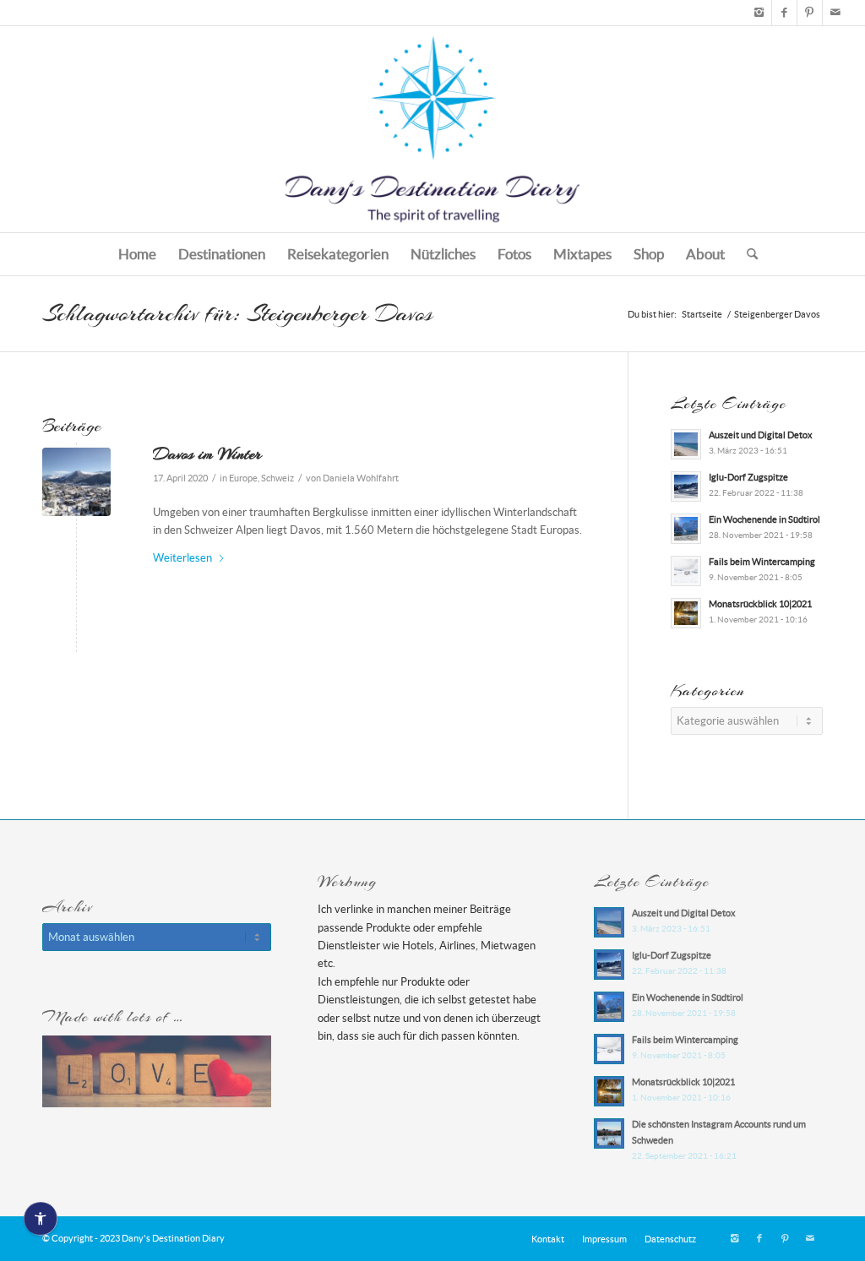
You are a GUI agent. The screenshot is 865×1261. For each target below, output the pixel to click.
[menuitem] (137, 254)
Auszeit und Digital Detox (761, 435)
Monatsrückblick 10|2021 (760, 604)
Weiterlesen (182, 558)
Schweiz (277, 478)
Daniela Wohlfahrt (361, 478)
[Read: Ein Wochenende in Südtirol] (686, 529)
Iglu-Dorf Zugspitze (748, 477)
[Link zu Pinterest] (809, 12)
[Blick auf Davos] (76, 482)
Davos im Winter (207, 454)
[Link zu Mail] (835, 12)
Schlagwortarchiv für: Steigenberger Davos (237, 313)
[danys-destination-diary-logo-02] (432, 129)
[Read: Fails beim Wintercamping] (686, 571)
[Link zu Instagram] (759, 12)
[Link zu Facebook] (784, 12)
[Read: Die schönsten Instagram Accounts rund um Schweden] (609, 1133)
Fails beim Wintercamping (762, 562)
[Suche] (747, 254)
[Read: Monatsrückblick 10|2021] (686, 613)
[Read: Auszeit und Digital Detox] (686, 444)
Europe (243, 478)
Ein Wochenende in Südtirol (764, 519)
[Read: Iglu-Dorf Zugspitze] (686, 486)
